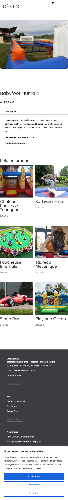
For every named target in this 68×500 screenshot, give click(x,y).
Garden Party (13, 411)
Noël (9, 396)
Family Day (12, 406)
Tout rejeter (34, 493)
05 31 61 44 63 (14, 375)
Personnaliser (34, 484)
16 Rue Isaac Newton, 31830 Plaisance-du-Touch (29, 365)
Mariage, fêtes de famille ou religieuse (24, 441)
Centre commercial (16, 401)
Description (11, 111)
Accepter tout (34, 476)
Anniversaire (12, 432)
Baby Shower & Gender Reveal (20, 436)
